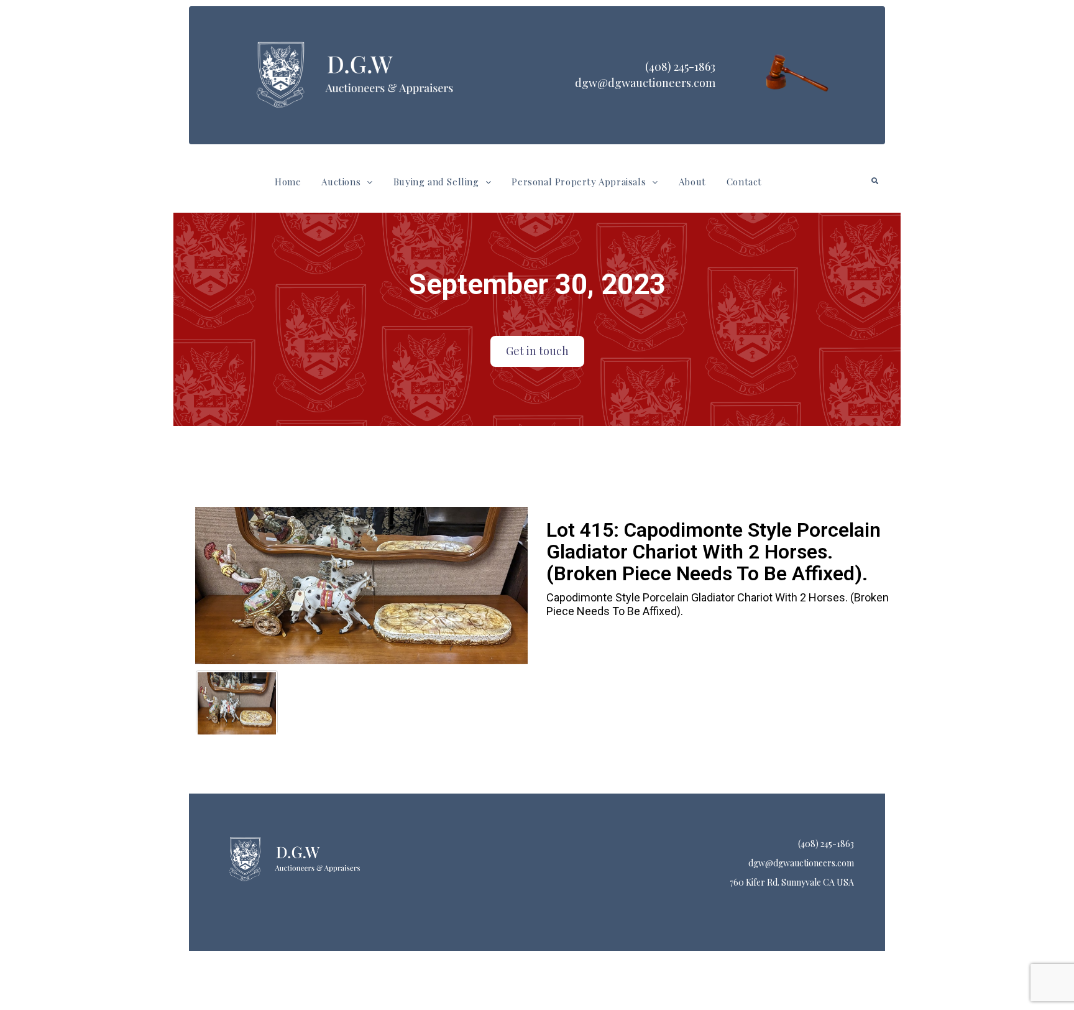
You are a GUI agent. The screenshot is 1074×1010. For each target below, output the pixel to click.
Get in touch (537, 350)
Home (288, 181)
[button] (346, 182)
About (692, 181)
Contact (744, 181)
